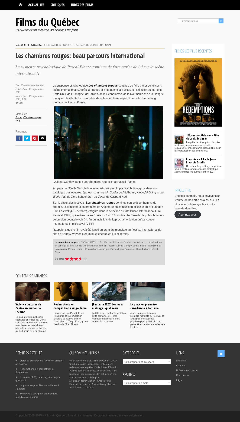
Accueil (21, 45)
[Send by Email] (42, 138)
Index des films (82, 4)
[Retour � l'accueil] (20, 4)
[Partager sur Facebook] (19, 138)
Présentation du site (187, 370)
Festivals (34, 45)
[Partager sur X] (27, 138)
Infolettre (181, 360)
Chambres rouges (32, 117)
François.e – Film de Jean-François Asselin (201, 160)
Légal (179, 380)
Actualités (36, 4)
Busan (18, 117)
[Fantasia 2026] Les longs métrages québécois (108, 306)
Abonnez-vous (188, 214)
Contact (180, 365)
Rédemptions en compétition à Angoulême (70, 306)
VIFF (18, 121)
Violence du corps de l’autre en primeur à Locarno (28, 308)
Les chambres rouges (103, 85)
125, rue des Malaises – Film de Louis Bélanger (202, 136)
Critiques (58, 4)
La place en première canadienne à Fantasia (144, 306)
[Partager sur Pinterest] (35, 138)
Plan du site (182, 375)
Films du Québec (47, 22)
